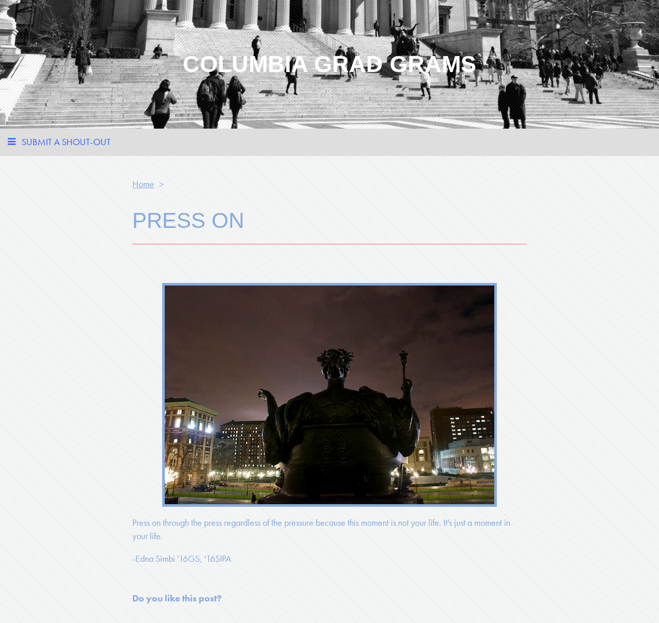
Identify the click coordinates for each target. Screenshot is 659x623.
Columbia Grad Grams (329, 64)
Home (143, 184)
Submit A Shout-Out (66, 142)
